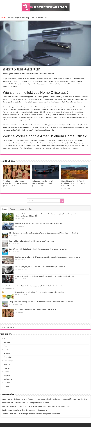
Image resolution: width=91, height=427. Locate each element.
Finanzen (7, 353)
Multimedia (8, 379)
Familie (6, 350)
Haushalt (7, 364)
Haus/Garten (8, 361)
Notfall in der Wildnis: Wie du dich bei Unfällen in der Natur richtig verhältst (73, 183)
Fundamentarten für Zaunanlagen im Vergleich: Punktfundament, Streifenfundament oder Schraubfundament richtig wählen (45, 399)
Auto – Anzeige (9, 339)
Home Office (7, 97)
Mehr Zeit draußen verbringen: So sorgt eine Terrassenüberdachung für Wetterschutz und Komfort (43, 233)
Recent (4, 209)
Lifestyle (6, 372)
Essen (6, 346)
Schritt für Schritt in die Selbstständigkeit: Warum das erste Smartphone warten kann (38, 249)
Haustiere (7, 368)
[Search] (62, 201)
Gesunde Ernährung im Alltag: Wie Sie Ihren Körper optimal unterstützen (40, 292)
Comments (22, 209)
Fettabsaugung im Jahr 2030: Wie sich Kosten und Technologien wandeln (40, 267)
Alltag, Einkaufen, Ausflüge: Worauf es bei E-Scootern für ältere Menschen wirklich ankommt (41, 302)
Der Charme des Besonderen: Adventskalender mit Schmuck (15, 182)
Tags (30, 209)
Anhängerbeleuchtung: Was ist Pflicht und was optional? (44, 182)
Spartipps (7, 383)
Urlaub (6, 386)
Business (7, 342)
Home (11, 18)
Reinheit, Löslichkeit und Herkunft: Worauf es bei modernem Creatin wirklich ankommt (44, 276)
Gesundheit (8, 357)
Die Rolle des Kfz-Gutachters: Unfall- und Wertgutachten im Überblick (38, 223)
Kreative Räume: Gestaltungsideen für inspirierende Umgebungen (32, 241)
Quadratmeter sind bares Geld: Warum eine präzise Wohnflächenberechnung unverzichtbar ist (47, 257)
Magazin (18, 18)
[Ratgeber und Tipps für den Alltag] (45, 7)
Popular (13, 209)
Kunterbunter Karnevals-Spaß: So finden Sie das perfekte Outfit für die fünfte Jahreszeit (32, 286)
